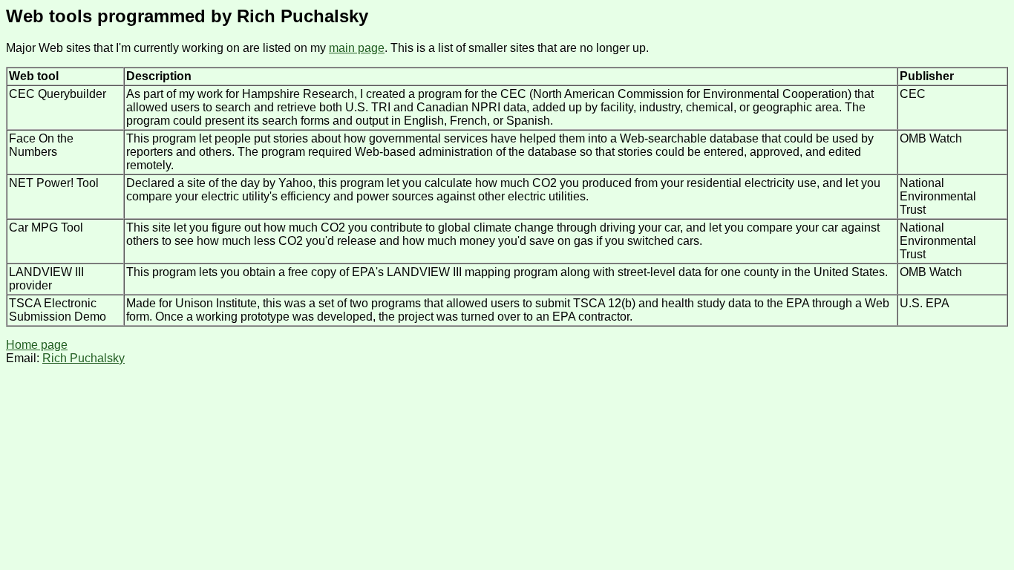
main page (357, 48)
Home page (37, 344)
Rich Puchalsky (83, 358)
